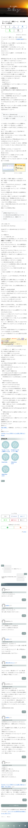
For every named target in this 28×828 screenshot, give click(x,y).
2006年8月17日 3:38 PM (7, 623)
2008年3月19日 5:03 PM (7, 665)
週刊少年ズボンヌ (10, 662)
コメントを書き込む (14, 805)
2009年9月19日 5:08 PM (7, 686)
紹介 (3, 480)
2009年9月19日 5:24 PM (7, 720)
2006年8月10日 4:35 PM (7, 592)
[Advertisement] (14, 497)
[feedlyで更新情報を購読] (7, 527)
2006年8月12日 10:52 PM (8, 608)
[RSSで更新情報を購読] (20, 527)
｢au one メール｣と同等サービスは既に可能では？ (13, 433)
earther (7, 605)
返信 (24, 599)
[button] (18, 30)
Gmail (2, 435)
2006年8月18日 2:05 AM (7, 641)
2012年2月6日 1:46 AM (7, 765)
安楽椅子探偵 (20, 39)
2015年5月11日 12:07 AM (7, 788)
